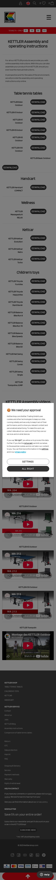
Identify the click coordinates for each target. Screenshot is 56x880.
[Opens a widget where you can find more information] (45, 875)
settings (28, 461)
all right (28, 468)
